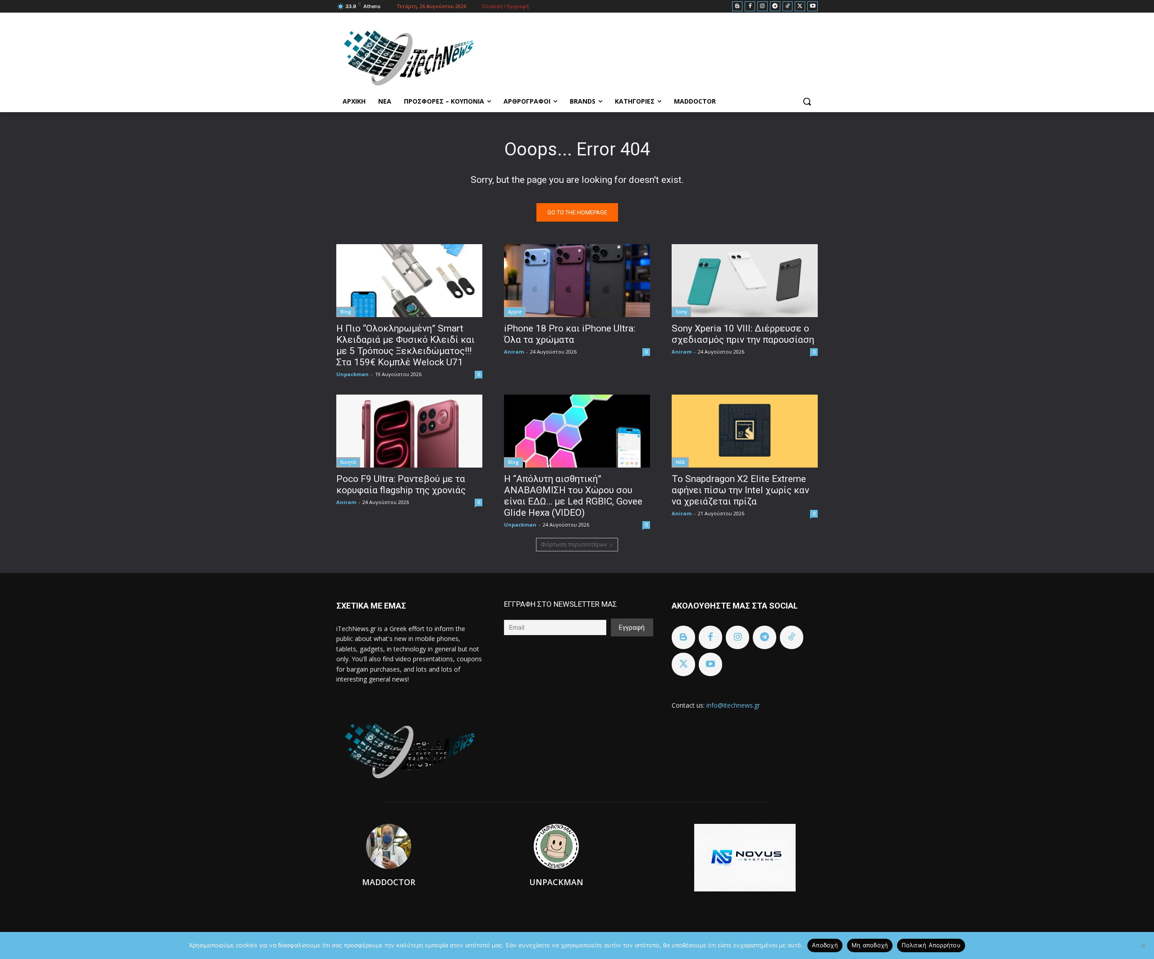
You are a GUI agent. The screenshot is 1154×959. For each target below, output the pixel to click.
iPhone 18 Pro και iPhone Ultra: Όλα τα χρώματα (569, 334)
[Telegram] (775, 6)
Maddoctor (388, 882)
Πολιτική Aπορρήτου (931, 945)
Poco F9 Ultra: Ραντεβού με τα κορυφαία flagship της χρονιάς (401, 484)
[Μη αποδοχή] (1142, 945)
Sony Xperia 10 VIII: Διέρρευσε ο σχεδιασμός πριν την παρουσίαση (743, 334)
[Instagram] (762, 6)
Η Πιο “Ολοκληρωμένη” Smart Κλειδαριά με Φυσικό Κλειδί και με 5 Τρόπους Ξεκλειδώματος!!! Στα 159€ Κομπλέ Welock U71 (405, 345)
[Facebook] (750, 6)
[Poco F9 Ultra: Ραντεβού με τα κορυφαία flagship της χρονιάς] (409, 431)
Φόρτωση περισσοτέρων (574, 544)
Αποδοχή (825, 945)
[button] (807, 101)
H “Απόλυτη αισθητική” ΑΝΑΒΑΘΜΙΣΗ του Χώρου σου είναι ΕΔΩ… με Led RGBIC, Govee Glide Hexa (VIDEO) (573, 495)
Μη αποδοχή (870, 945)
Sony (681, 312)
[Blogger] (737, 6)
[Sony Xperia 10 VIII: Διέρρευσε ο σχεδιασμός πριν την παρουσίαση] (745, 280)
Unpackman (352, 374)
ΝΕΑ (680, 462)
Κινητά (348, 462)
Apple (515, 312)
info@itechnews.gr (733, 705)
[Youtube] (812, 6)
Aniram (514, 351)
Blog (345, 312)
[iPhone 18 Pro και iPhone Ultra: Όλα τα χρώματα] (577, 280)
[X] (800, 6)
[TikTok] (788, 6)
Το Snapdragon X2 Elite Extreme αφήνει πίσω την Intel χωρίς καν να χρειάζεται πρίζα (740, 490)
